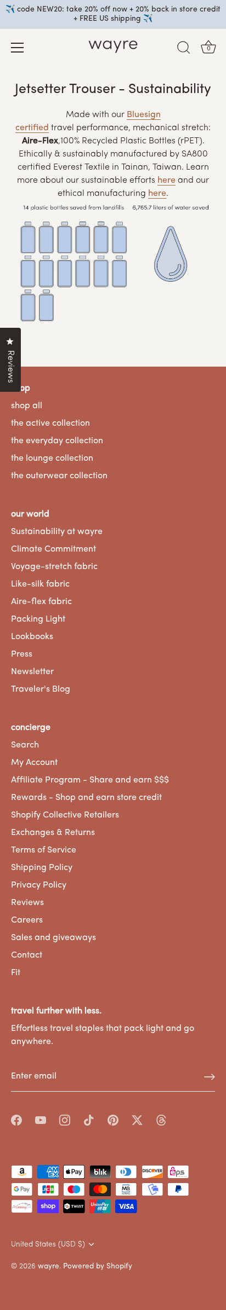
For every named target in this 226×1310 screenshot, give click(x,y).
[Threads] (161, 1120)
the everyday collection (57, 441)
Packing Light (38, 619)
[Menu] (17, 48)
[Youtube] (40, 1120)
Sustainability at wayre (57, 532)
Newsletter (32, 672)
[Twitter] (137, 1120)
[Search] (184, 49)
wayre (48, 1266)
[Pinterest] (113, 1120)
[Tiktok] (88, 1120)
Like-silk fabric (40, 584)
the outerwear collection (59, 476)
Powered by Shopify (97, 1266)
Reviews (27, 903)
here (166, 180)
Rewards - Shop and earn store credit (86, 797)
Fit (15, 973)
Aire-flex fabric (41, 602)
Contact (26, 955)
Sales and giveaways (53, 938)
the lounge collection (52, 458)
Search (25, 745)
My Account (34, 762)
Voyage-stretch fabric (54, 567)
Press (21, 654)
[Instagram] (64, 1120)
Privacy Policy (38, 885)
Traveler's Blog (40, 689)
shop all (26, 406)
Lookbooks (32, 637)
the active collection (50, 423)
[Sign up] (209, 1076)
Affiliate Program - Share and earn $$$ (90, 780)
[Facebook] (16, 1120)
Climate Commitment (53, 549)
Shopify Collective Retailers (65, 815)
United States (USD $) (48, 1244)
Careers (27, 920)
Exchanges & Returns (53, 832)
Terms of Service (43, 850)
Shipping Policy (41, 867)
